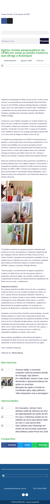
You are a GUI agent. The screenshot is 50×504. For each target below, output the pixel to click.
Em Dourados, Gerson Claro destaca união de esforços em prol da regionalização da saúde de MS (31, 411)
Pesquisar (44, 41)
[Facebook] (4, 21)
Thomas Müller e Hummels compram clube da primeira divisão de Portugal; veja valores (31, 373)
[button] (25, 33)
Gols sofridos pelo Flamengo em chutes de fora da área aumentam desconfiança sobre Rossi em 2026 (31, 429)
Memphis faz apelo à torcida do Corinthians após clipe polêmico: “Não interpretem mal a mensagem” (31, 390)
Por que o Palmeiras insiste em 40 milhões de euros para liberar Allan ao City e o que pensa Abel (31, 420)
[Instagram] (10, 21)
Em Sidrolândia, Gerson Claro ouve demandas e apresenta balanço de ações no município (31, 381)
